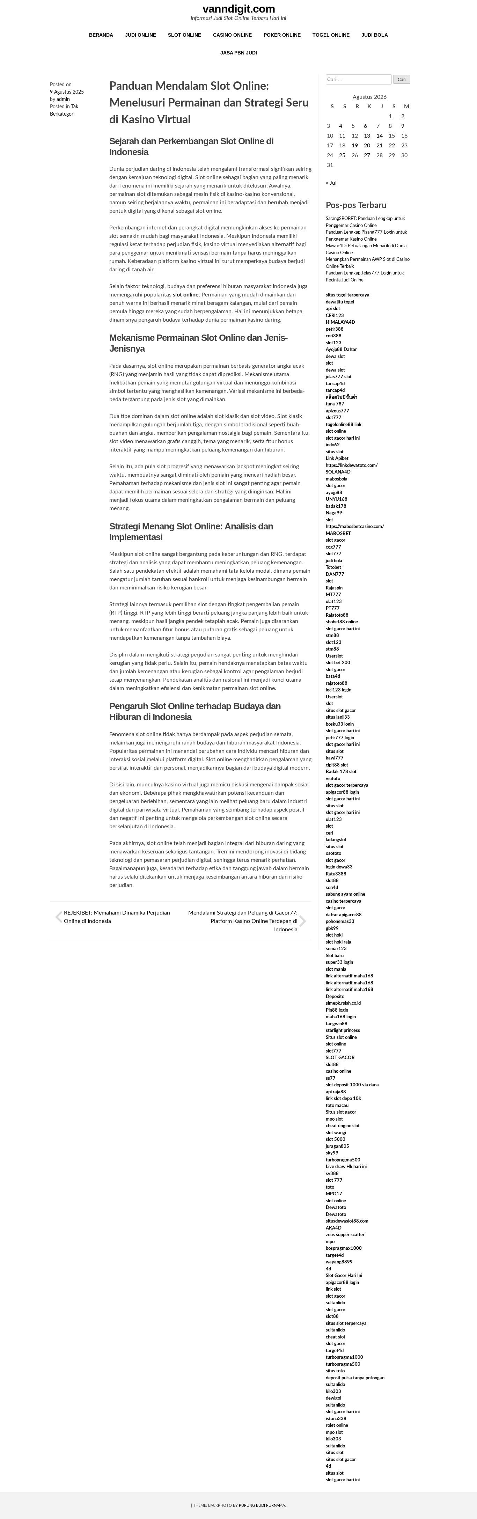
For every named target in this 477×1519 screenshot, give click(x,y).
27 (367, 155)
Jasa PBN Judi (238, 53)
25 (342, 155)
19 (355, 145)
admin (63, 99)
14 (379, 136)
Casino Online (232, 35)
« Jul (331, 183)
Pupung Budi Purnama (262, 1505)
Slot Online (184, 35)
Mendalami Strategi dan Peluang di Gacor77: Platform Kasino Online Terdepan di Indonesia (243, 921)
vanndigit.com (239, 8)
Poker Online (282, 35)
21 (379, 145)
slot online (186, 295)
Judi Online (140, 35)
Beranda (101, 35)
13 (367, 136)
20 (367, 145)
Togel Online (331, 35)
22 (392, 145)
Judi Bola (374, 35)
